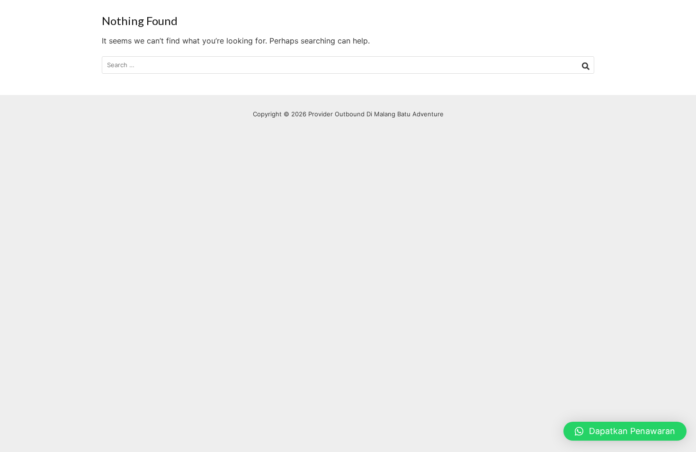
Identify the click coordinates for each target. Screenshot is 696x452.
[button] (625, 431)
